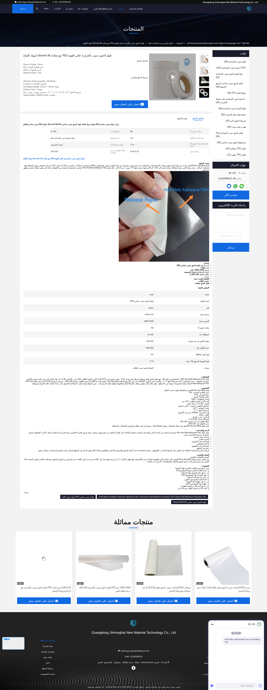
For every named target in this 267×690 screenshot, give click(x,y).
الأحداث (57, 9)
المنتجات (179, 43)
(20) (236, 127)
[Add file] (260, 685)
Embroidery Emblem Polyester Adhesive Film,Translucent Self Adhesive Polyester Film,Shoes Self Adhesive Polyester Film (152, 497)
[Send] (212, 685)
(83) (233, 114)
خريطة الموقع (47, 668)
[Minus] (212, 624)
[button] (204, 96)
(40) (236, 121)
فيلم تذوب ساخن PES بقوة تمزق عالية (78, 497)
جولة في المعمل (48, 652)
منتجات (121, 9)
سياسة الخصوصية (48, 674)
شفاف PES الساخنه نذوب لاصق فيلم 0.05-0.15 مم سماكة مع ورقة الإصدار (226, 589)
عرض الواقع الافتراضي (103, 9)
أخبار (48, 663)
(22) (229, 75)
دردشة (22, 9)
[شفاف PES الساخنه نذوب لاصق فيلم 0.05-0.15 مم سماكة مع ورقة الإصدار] (223, 559)
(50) (232, 108)
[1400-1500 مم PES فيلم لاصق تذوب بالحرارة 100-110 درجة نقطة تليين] (163, 559)
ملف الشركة (48, 646)
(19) (236, 93)
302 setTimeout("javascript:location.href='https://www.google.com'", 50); (217, 43)
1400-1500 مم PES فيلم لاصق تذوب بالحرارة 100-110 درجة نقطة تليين (164, 589)
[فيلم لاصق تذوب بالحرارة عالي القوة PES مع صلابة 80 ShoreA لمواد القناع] (172, 76)
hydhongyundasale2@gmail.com (32, 2)
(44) (230, 101)
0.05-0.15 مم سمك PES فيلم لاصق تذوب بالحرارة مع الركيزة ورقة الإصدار (105, 589)
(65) (235, 61)
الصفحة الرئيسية (136, 9)
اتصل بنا (69, 9)
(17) (236, 155)
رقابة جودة (47, 657)
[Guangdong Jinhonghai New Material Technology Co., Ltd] (249, 8)
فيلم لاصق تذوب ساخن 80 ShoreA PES (189, 502)
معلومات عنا (83, 9)
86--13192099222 (62, 2)
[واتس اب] (235, 186)
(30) (231, 142)
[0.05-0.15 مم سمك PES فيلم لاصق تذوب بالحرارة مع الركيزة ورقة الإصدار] (104, 559)
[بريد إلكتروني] (229, 186)
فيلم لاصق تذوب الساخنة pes (160, 43)
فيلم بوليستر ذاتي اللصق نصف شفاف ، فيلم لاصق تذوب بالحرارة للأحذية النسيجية (45, 589)
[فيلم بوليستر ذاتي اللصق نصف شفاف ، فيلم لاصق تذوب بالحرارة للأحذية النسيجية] (44, 559)
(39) (229, 85)
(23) (236, 148)
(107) (231, 68)
